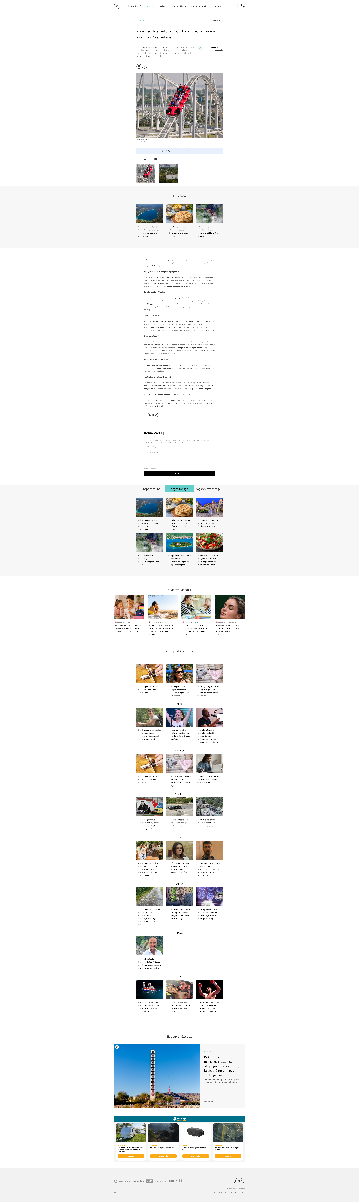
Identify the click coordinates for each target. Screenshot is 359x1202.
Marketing (213, 1193)
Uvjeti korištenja (221, 1193)
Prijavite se (179, 474)
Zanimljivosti (180, 6)
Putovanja (150, 6)
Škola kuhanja (199, 6)
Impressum (207, 1193)
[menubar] (242, 5)
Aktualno (164, 6)
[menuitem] (242, 5)
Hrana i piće (135, 6)
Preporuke (215, 6)
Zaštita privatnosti (229, 1193)
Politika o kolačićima (240, 1193)
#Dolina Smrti (218, 20)
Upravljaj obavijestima (237, 1188)
